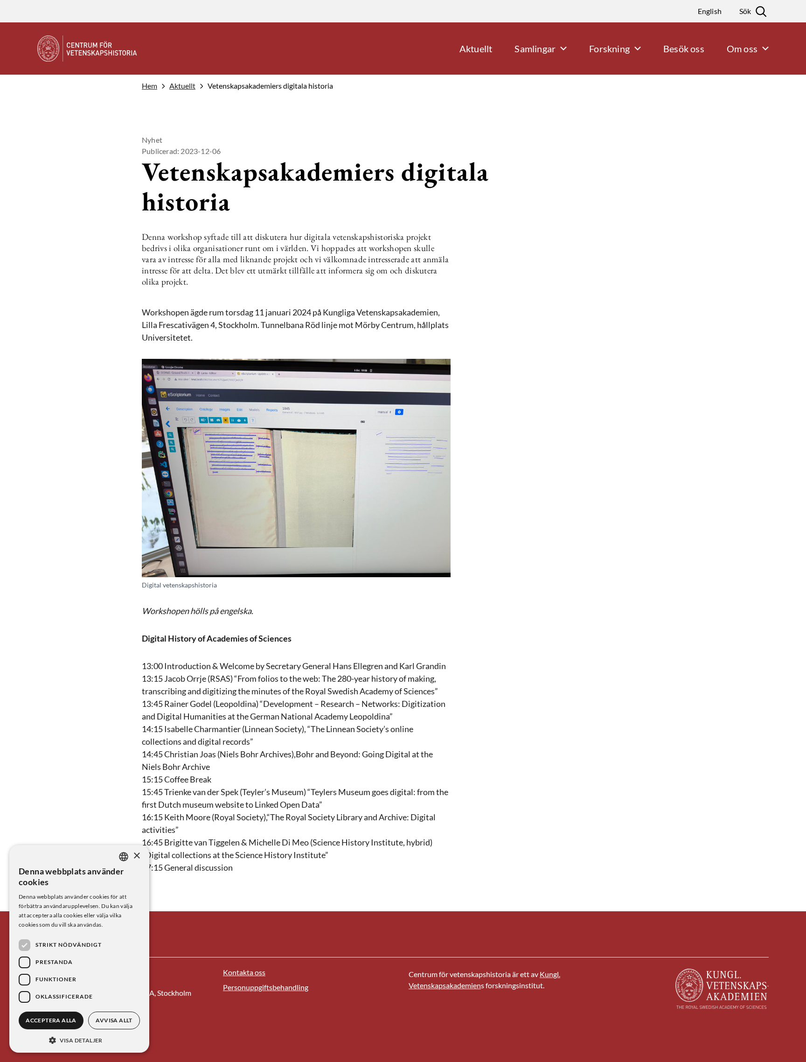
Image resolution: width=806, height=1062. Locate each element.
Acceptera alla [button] (51, 1020)
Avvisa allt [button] (114, 1020)
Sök (745, 11)
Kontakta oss (244, 972)
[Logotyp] (76, 48)
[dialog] (79, 949)
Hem (149, 86)
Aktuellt (182, 86)
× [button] (136, 855)
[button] (79, 1039)
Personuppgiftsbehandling (265, 987)
